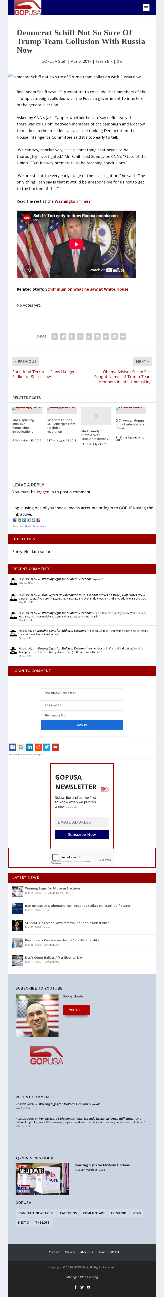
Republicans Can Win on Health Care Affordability (62, 940)
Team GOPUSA (109, 1252)
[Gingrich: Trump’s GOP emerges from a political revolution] (62, 408)
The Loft (42, 1222)
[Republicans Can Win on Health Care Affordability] (17, 943)
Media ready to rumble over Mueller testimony (94, 435)
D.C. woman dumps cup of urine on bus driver (130, 424)
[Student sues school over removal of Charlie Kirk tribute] (17, 925)
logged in (45, 491)
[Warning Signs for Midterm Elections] (17, 891)
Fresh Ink (104, 61)
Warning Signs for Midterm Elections (66, 579)
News (47, 910)
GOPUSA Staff (54, 61)
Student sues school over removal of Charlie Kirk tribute (67, 923)
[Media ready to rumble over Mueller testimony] (96, 416)
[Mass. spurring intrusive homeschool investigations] (27, 408)
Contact (54, 1252)
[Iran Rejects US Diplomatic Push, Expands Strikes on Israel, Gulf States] (17, 908)
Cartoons (68, 1213)
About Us (86, 1252)
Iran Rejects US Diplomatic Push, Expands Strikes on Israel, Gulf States (89, 595)
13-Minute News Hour (57, 893)
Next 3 (23, 1222)
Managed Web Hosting (82, 1277)
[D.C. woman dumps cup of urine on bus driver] (131, 408)
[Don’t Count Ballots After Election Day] (17, 960)
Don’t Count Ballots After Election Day (54, 957)
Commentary (51, 944)
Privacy (70, 1252)
